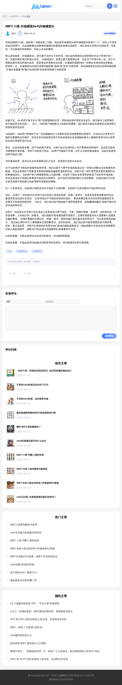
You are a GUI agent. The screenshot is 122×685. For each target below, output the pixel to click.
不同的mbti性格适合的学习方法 (32, 384)
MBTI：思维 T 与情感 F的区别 (26, 627)
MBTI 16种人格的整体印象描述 (32, 468)
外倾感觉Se (22, 251)
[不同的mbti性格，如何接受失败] (10, 401)
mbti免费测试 (109, 33)
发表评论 (109, 335)
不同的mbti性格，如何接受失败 (32, 398)
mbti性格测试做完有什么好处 (31, 440)
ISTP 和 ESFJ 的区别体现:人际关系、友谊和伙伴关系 (38, 619)
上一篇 (12, 273)
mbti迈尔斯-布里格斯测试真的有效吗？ (36, 496)
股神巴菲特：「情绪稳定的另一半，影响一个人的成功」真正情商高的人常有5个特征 (55, 651)
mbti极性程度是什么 (21, 635)
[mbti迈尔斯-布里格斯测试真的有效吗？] (10, 499)
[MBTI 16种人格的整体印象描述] (10, 471)
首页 (4, 16)
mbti (9, 251)
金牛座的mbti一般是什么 (23, 572)
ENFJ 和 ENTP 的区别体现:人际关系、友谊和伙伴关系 (39, 659)
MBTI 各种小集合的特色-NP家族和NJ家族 (38, 482)
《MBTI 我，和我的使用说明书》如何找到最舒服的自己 (44, 370)
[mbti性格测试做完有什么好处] (10, 443)
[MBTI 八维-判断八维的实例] (10, 457)
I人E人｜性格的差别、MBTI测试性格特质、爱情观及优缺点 (41, 611)
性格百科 (14, 16)
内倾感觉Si (37, 251)
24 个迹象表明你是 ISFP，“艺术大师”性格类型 (34, 603)
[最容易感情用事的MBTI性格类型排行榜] (10, 415)
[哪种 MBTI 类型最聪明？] (10, 429)
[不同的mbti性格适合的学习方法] (10, 387)
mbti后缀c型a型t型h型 (22, 564)
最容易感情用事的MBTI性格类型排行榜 (36, 412)
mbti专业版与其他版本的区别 (25, 532)
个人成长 (26, 16)
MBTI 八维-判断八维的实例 (30, 454)
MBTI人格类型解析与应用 (23, 524)
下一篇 (27, 273)
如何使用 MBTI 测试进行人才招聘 (28, 643)
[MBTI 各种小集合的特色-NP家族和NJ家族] (10, 485)
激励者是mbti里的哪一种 (23, 580)
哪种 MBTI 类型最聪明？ (29, 426)
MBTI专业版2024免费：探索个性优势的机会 (33, 556)
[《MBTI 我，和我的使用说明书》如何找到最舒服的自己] (10, 373)
